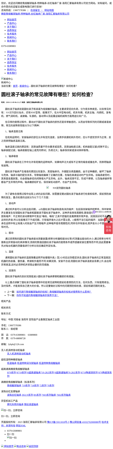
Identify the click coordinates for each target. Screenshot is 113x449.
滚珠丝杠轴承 (14, 395)
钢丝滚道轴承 (31, 404)
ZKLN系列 (27, 395)
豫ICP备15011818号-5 (58, 422)
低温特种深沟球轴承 (27, 363)
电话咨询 (21, 446)
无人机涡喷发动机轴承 (19, 353)
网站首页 (11, 19)
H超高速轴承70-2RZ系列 (67, 372)
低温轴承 (11, 363)
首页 (15, 86)
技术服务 (11, 34)
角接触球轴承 (14, 385)
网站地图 (49, 10)
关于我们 (11, 27)
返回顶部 (33, 446)
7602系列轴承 (63, 395)
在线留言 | (37, 10)
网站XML (21, 425)
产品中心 (11, 23)
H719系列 (21, 372)
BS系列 (37, 395)
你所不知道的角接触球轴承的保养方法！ (37, 295)
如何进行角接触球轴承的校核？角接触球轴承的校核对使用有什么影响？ (54, 292)
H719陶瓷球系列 (89, 372)
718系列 (35, 385)
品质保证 (11, 30)
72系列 (42, 385)
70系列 (50, 385)
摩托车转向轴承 (15, 404)
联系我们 (11, 41)
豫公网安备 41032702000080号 (85, 422)
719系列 (26, 385)
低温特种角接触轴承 (49, 363)
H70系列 (11, 372)
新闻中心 (11, 37)
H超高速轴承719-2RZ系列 (40, 372)
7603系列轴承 (49, 395)
